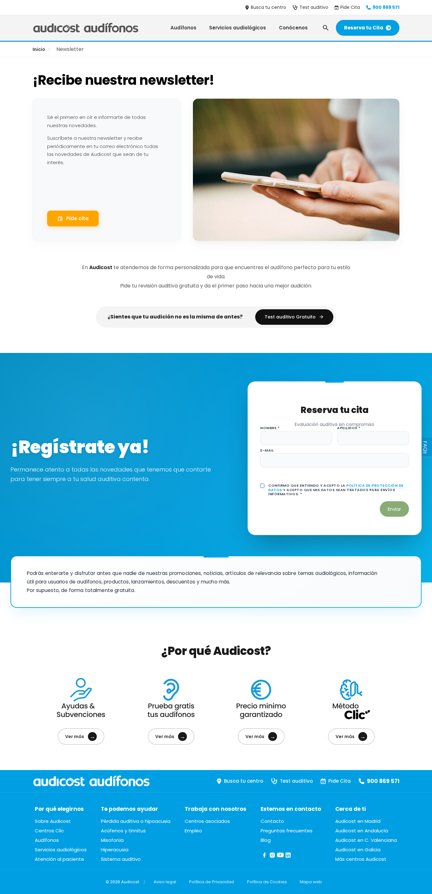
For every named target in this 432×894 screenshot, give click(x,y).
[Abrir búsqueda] (325, 28)
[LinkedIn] (288, 857)
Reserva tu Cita (363, 27)
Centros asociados (207, 821)
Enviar (394, 509)
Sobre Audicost (53, 821)
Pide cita (77, 218)
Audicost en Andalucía (361, 830)
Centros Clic (49, 830)
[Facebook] (264, 857)
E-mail (267, 450)
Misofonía (112, 840)
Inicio (39, 49)
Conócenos (293, 27)
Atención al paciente (59, 859)
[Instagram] (272, 857)
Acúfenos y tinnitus (123, 830)
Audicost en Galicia (357, 849)
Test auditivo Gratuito (290, 317)
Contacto (272, 821)
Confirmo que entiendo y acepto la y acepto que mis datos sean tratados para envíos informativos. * (336, 490)
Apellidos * (349, 428)
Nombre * (270, 428)
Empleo (193, 830)
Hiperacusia (114, 849)
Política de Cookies (267, 882)
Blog (266, 840)
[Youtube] (280, 857)
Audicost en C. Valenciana (366, 840)
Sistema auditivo (121, 859)
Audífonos (183, 27)
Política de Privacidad (211, 882)
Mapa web (311, 882)
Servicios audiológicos (237, 27)
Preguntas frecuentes (286, 830)
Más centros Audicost (360, 859)
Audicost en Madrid (357, 821)
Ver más (80, 736)
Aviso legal (165, 882)
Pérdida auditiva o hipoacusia (135, 821)
